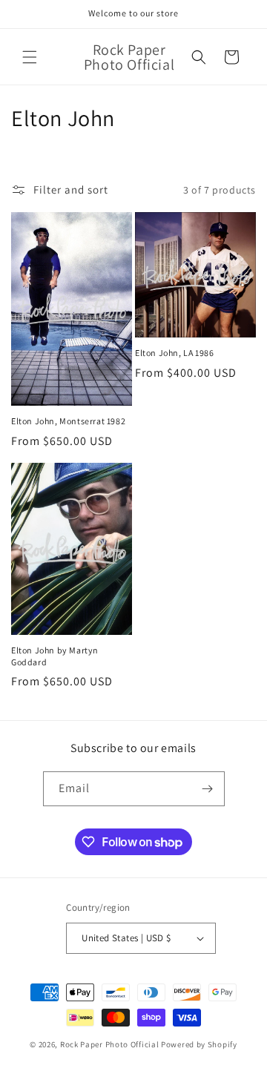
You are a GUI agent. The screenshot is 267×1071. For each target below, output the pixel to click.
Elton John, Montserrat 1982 (68, 420)
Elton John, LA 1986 (174, 352)
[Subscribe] (207, 788)
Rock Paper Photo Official (110, 1044)
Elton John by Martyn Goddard (55, 656)
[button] (29, 57)
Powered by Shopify (199, 1044)
